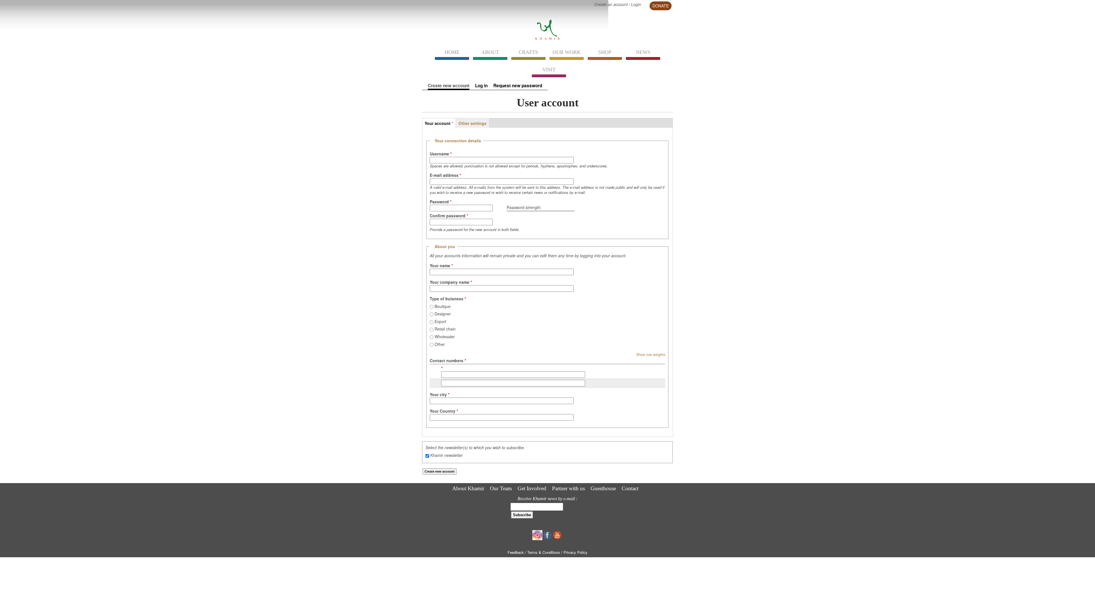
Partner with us (568, 488)
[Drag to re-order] (433, 371)
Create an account (611, 4)
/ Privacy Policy (574, 552)
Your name (441, 265)
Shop (604, 52)
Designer (443, 314)
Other (440, 344)
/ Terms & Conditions (543, 552)
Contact (630, 488)
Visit (548, 69)
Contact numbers (448, 360)
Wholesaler (445, 336)
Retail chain (445, 329)
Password (440, 201)
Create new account (448, 86)
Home (452, 52)
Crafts (528, 52)
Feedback (516, 552)
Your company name (451, 282)
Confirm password (449, 215)
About (490, 52)
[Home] (547, 39)
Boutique (443, 306)
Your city (439, 394)
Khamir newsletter (446, 455)
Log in (481, 86)
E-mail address (445, 175)
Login (636, 4)
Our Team (501, 488)
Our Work (567, 52)
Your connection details (458, 140)
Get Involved (532, 488)
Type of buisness (448, 298)
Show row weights (650, 354)
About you (445, 246)
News (643, 52)
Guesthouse (603, 488)
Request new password (517, 86)
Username (441, 154)
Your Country (444, 411)
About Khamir (468, 488)
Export (440, 321)
